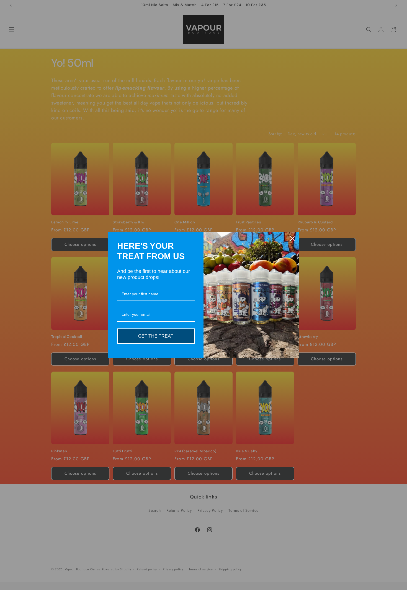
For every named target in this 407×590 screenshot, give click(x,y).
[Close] (292, 238)
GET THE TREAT (155, 336)
